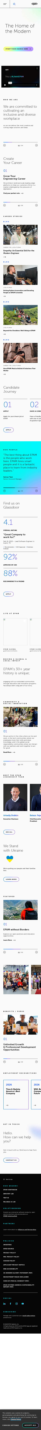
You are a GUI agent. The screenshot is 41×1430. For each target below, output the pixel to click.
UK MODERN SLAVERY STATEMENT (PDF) (18, 1273)
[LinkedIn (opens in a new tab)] (4, 1303)
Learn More (7, 940)
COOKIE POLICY (9, 1261)
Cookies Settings (11, 1425)
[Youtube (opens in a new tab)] (22, 1303)
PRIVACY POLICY (9, 1253)
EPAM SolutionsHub (10, 1216)
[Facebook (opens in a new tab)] (10, 1303)
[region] (20, 1419)
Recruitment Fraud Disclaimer (16, 1277)
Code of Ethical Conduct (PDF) (16, 1281)
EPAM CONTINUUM (10, 1190)
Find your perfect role (11, 193)
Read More (7, 752)
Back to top (9, 1179)
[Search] (14, 4)
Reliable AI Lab (9, 1202)
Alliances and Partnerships (27, 1229)
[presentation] (4, 145)
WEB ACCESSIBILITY (10, 1269)
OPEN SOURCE (8, 1249)
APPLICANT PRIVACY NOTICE (14, 1265)
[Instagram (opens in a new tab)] (16, 1303)
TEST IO (6, 1198)
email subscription (28, 1315)
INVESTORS (7, 1245)
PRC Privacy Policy (11, 1257)
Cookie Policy (16, 1419)
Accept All (30, 1425)
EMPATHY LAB (8, 1194)
